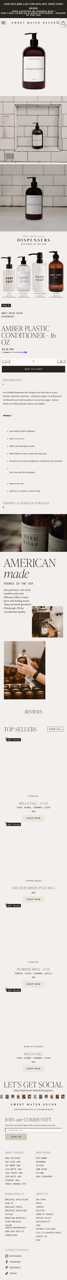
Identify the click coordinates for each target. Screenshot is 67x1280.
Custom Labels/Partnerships (15, 1226)
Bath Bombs (41, 1158)
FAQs (38, 1225)
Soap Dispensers (44, 1176)
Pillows (40, 1173)
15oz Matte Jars (13, 1176)
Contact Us (41, 1236)
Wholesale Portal (14, 1207)
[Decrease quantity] (6, 361)
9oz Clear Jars (12, 1162)
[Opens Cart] (63, 22)
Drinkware (41, 1162)
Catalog (9, 1214)
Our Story (41, 1199)
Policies (40, 1210)
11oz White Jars (13, 1169)
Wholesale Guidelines (16, 1210)
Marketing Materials (15, 1218)
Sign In (9, 1203)
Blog (38, 1240)
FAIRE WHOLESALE (13, 1221)
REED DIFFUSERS (12, 1158)
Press (38, 1203)
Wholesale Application (16, 1199)
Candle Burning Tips (15, 1184)
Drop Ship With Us (14, 1231)
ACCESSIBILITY (43, 1221)
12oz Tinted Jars (14, 1173)
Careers (40, 1207)
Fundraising (11, 1235)
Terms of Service (44, 1214)
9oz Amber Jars (12, 1165)
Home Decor (41, 1169)
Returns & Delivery (46, 1229)
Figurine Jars (12, 1180)
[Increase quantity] (61, 361)
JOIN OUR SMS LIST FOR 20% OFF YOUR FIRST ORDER (34, 6)
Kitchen (40, 1165)
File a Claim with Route (48, 1232)
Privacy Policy (43, 1218)
